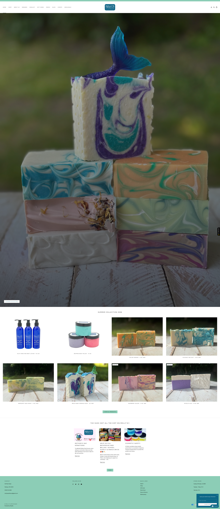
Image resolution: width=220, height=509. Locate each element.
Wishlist (32, 7)
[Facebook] (72, 484)
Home (4, 7)
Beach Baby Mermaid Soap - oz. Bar (83, 403)
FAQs (141, 485)
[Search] (214, 7)
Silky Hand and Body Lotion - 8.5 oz (28, 353)
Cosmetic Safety (132, 443)
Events (60, 7)
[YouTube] (81, 484)
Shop (10, 7)
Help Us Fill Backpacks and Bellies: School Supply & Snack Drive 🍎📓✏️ (109, 447)
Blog (53, 7)
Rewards (24, 7)
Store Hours (143, 490)
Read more (77, 456)
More (110, 470)
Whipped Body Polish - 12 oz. (83, 353)
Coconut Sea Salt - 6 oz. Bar (192, 357)
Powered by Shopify (9, 505)
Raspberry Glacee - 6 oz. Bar (137, 403)
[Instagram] (78, 484)
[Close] (217, 495)
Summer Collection (12, 301)
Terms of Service (143, 492)
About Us (17, 7)
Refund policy (143, 494)
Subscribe (207, 504)
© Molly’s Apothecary (11, 504)
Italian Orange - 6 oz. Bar (137, 357)
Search (141, 483)
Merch (48, 7)
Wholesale (68, 7)
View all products (110, 411)
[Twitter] (75, 484)
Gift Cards (40, 7)
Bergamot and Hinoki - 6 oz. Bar (28, 403)
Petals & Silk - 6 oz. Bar (191, 403)
